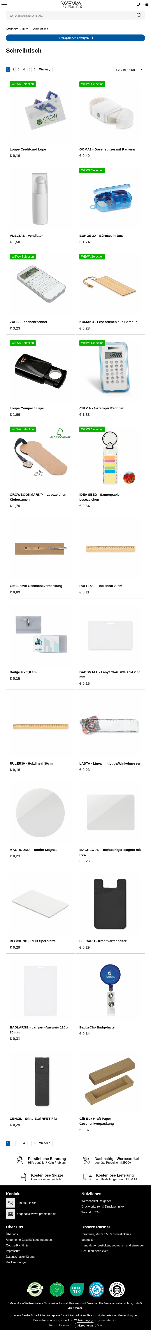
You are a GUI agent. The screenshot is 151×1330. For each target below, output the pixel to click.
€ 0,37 (84, 1130)
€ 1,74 (84, 242)
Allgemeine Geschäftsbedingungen (29, 1239)
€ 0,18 (15, 770)
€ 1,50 (15, 242)
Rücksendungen (16, 1262)
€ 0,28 (84, 328)
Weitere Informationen (60, 1325)
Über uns (12, 1234)
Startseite (12, 29)
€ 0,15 (15, 678)
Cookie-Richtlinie (17, 1245)
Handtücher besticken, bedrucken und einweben (113, 1245)
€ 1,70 (15, 506)
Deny (99, 1325)
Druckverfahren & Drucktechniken (103, 1206)
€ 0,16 (15, 156)
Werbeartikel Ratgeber (96, 1201)
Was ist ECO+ (90, 1212)
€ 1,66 (15, 415)
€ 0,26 (84, 861)
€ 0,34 (84, 1034)
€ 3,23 (15, 328)
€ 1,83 (84, 415)
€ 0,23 (84, 770)
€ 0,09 (15, 592)
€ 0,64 (84, 506)
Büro (25, 29)
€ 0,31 (15, 1039)
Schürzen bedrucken (94, 1251)
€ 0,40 (84, 156)
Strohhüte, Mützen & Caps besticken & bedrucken (106, 1237)
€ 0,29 (15, 947)
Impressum (13, 1251)
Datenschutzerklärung (20, 1256)
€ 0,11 (84, 592)
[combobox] (69, 15)
